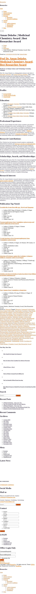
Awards (5, 20)
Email (5, 515)
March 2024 (6, 438)
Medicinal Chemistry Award (7, 318)
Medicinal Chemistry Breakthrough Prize (15, 320)
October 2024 (7, 427)
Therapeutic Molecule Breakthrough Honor (11, 339)
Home (5, 11)
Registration (6, 14)
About (5, 22)
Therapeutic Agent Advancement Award (22, 338)
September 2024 (7, 429)
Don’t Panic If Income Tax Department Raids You (16, 407)
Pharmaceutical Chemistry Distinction (19, 326)
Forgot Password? (5, 563)
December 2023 (7, 442)
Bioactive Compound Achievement (25, 309)
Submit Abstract (7, 13)
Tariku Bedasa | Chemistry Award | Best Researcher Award (15, 344)
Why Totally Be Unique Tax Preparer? (12, 354)
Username (5, 551)
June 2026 (6, 423)
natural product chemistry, (7, 180)
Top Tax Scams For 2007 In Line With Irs (14, 404)
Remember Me (6, 558)
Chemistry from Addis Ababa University (18, 113)
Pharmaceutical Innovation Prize (8, 327)
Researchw (3, 2)
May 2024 (6, 435)
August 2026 (6, 420)
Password (5, 554)
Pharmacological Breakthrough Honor (10, 332)
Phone (5, 518)
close (1, 8)
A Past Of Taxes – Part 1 (9, 367)
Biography (6, 48)
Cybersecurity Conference (7, 484)
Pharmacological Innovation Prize (13, 333)
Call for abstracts (11, 23)
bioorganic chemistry (5, 74)
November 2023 (7, 444)
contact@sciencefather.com (7, 501)
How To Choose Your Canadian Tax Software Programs (16, 360)
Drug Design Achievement (7, 311)
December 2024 (7, 424)
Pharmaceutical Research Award (26, 327)
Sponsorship (10, 25)
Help (4, 28)
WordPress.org (7, 457)
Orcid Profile (6, 97)
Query (5, 525)
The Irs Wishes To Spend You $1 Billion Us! (13, 373)
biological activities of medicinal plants (25, 143)
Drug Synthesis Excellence (21, 315)
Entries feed (6, 454)
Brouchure (9, 17)
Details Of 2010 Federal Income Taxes (13, 408)
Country (5, 521)
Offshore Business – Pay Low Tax (12, 402)
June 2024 (6, 433)
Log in (5, 452)
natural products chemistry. (20, 74)
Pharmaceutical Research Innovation (9, 329)
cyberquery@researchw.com (7, 497)
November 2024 (7, 426)
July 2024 (6, 432)
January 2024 (6, 441)
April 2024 (6, 436)
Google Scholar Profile (9, 95)
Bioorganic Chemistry (13, 104)
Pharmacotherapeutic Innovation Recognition (12, 336)
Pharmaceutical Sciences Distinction (17, 330)
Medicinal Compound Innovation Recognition (16, 320)
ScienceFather (23, 54)
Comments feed (7, 455)
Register (5, 451)
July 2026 (6, 421)
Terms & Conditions (12, 19)
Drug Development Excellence (21, 312)
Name (5, 511)
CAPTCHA (6, 528)
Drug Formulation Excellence (21, 314)
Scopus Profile (7, 94)
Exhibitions (10, 26)
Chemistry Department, (21, 133)
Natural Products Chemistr (14, 107)
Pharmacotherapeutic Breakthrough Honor (24, 335)
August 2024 (6, 430)
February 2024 (7, 439)
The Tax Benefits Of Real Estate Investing (13, 380)
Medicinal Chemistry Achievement (21, 317)
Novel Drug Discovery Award (20, 324)
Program (5, 16)
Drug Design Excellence (21, 311)
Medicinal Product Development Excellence (19, 323)
